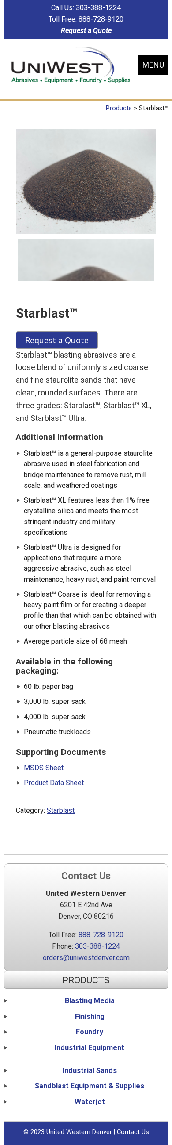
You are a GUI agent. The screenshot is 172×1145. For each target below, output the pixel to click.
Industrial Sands (90, 1070)
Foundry (89, 1032)
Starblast (61, 810)
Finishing (90, 1016)
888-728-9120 (101, 19)
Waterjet (90, 1102)
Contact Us (133, 1132)
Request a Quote (86, 30)
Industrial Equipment (89, 1048)
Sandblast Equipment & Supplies (89, 1086)
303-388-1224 (98, 8)
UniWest (70, 65)
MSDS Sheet (44, 768)
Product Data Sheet (54, 783)
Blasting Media (90, 1000)
